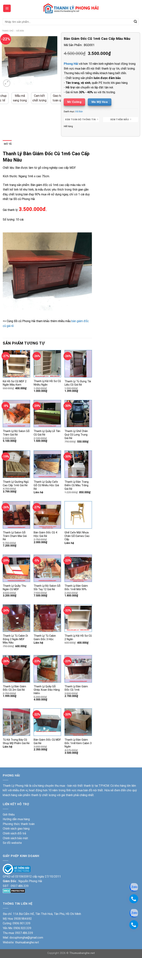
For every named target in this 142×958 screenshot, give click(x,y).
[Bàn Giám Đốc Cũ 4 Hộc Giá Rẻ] (47, 515)
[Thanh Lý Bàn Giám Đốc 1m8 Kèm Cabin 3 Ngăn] (78, 722)
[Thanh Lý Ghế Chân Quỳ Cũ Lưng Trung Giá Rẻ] (78, 413)
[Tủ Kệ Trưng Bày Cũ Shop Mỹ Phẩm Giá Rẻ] (16, 722)
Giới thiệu (9, 814)
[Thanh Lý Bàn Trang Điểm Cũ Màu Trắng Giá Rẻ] (78, 464)
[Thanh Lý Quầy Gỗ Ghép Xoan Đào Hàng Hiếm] (47, 669)
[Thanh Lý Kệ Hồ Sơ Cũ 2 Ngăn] (78, 618)
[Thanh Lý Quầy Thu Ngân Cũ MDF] (16, 568)
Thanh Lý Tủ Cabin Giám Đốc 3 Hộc (45, 637)
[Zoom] (6, 83)
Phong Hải (71, 63)
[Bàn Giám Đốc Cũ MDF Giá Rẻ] (47, 722)
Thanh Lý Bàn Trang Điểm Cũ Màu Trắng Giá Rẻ (77, 485)
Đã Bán (20, 31)
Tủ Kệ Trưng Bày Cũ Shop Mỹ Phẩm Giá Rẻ (16, 741)
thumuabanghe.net (27, 942)
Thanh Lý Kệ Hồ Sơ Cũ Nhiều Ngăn (47, 383)
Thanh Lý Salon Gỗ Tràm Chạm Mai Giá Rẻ (15, 536)
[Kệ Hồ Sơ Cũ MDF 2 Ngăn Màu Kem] (16, 363)
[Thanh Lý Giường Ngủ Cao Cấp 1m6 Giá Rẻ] (16, 464)
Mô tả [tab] (8, 143)
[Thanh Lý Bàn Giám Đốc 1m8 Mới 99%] (78, 568)
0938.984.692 (23, 918)
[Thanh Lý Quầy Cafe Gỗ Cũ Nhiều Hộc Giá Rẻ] (47, 464)
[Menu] (7, 8)
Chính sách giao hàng (16, 828)
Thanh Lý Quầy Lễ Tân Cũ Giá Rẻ (47, 433)
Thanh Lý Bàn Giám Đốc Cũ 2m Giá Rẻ (14, 688)
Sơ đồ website (12, 843)
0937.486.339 (19, 886)
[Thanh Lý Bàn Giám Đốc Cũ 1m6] (78, 669)
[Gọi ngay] (133, 898)
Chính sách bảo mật (15, 838)
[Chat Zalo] (134, 887)
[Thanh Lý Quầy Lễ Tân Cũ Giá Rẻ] (47, 413)
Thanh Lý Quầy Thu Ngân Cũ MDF (14, 587)
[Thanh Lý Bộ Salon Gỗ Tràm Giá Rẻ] (16, 413)
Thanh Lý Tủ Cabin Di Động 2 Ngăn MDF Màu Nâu (15, 639)
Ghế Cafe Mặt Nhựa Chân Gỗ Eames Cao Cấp (77, 536)
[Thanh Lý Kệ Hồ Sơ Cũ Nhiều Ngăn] (47, 363)
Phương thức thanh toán (19, 824)
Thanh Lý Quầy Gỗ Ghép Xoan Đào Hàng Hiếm (47, 690)
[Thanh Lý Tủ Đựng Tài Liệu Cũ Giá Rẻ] (78, 363)
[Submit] (135, 22)
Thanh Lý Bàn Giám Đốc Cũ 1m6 (76, 688)
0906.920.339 (22, 928)
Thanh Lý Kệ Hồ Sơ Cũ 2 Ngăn (78, 637)
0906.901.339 (21, 923)
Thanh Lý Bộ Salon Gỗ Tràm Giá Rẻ (16, 433)
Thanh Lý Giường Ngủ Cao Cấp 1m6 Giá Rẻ (16, 483)
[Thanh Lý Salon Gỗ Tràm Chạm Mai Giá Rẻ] (16, 515)
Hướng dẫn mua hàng (16, 819)
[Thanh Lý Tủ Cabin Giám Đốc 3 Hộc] (47, 618)
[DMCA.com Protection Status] (14, 891)
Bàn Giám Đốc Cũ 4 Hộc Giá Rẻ (45, 534)
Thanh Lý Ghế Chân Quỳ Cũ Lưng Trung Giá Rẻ (76, 435)
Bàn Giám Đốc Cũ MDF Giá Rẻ (47, 741)
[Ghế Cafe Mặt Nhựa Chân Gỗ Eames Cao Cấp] (78, 515)
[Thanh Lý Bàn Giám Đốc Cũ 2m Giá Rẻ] (16, 669)
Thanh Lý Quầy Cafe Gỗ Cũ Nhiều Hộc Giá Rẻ (46, 485)
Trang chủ (7, 31)
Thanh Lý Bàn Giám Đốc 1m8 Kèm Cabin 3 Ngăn (78, 743)
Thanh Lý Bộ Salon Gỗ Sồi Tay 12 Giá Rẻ (47, 587)
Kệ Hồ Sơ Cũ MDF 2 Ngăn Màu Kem (14, 383)
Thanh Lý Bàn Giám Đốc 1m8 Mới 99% (76, 587)
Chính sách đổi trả (14, 833)
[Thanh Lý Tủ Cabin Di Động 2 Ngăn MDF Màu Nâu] (16, 618)
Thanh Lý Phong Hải (15, 785)
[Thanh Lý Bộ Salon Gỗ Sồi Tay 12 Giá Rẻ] (47, 568)
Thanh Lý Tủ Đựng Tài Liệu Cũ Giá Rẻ (78, 383)
